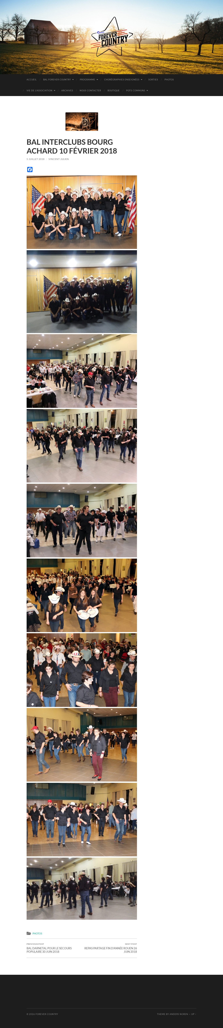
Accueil (32, 79)
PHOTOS (169, 79)
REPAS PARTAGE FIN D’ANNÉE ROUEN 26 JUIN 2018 (110, 948)
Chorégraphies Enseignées (121, 79)
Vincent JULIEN (58, 159)
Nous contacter (90, 90)
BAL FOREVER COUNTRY (57, 79)
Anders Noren (179, 1014)
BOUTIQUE (114, 90)
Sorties (153, 79)
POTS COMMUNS (135, 90)
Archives (67, 90)
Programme (87, 79)
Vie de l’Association (39, 90)
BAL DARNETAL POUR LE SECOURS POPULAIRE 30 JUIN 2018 (49, 948)
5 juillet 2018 (36, 159)
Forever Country (47, 1014)
